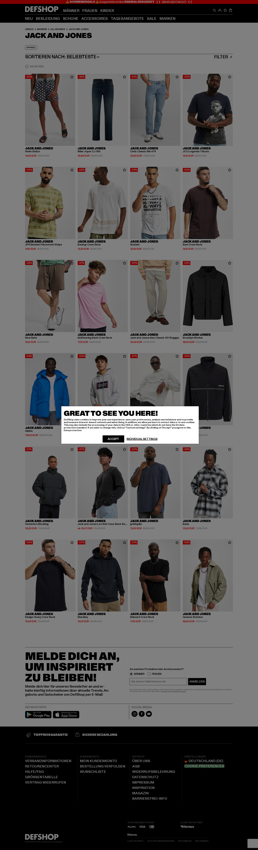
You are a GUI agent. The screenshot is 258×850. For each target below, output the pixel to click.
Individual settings (142, 439)
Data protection (73, 430)
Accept (113, 439)
